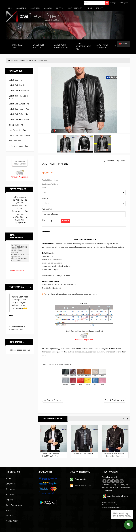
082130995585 (80, 479)
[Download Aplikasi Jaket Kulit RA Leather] (48, 502)
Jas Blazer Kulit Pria (17, 130)
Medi (11, 316)
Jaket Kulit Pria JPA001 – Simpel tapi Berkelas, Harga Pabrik (83, 456)
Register (125, 3)
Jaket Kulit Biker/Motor (19, 91)
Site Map (105, 510)
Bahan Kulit (47, 209)
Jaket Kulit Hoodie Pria (19, 109)
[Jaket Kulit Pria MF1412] (66, 144)
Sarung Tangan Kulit (19, 146)
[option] (53, 441)
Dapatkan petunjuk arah (117, 496)
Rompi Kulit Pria (16, 125)
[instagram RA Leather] (121, 481)
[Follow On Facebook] (104, 481)
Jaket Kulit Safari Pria (18, 114)
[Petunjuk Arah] (104, 496)
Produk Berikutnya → (114, 400)
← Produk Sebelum (53, 400)
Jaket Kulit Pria (15, 80)
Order (66, 221)
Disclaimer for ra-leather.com (112, 505)
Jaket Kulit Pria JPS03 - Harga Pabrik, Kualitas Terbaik (113, 456)
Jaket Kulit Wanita (17, 85)
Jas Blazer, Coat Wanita (19, 135)
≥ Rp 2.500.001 (19, 222)
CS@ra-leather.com (82, 485)
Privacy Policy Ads (108, 502)
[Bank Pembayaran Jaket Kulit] (48, 486)
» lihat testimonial (17, 327)
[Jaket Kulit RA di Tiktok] (113, 481)
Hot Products (15, 141)
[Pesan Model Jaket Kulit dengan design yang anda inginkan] (19, 160)
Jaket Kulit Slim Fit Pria (19, 104)
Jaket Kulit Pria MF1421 (52, 454)
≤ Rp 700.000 (20, 197)
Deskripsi (46, 232)
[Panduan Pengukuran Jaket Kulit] (20, 171)
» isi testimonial (16, 329)
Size (44, 188)
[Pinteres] (117, 481)
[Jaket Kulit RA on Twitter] (109, 481)
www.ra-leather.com (114, 507)
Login (114, 3)
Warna (45, 198)
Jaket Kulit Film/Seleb (19, 120)
